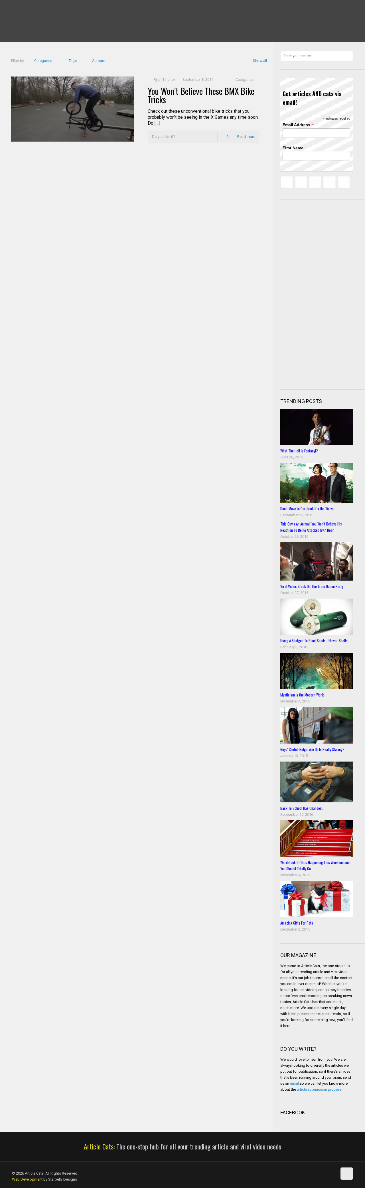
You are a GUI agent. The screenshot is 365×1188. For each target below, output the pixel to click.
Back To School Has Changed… (302, 808)
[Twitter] (30, 8)
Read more (246, 136)
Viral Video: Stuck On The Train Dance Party (311, 586)
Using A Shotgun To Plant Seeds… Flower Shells (314, 640)
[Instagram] (53, 8)
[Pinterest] (46, 8)
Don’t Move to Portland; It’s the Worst (307, 509)
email (294, 1083)
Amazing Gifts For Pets (296, 923)
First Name (293, 148)
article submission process (319, 1089)
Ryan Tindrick (165, 79)
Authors (98, 61)
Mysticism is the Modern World (302, 695)
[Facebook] (15, 8)
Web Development (27, 1179)
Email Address (298, 125)
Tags (73, 61)
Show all (260, 61)
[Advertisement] (322, 293)
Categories (43, 61)
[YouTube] (38, 8)
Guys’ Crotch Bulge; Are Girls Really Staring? (312, 749)
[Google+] (23, 8)
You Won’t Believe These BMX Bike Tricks (201, 95)
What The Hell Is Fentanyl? (299, 451)
